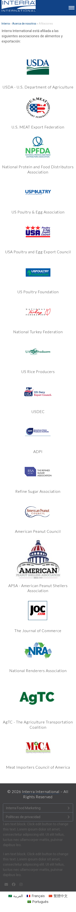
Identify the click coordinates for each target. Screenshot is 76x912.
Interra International (40, 791)
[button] (71, 7)
